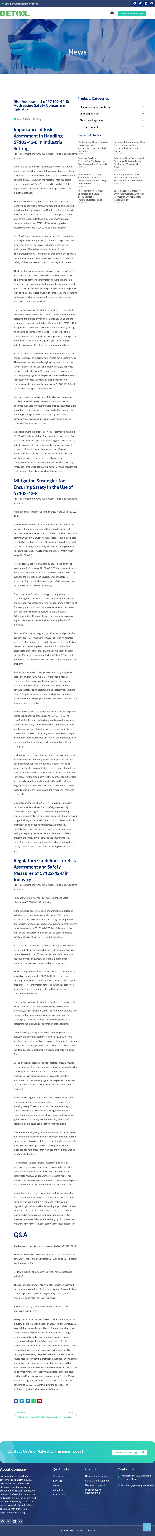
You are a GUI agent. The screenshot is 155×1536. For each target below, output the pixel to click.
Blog (38, 119)
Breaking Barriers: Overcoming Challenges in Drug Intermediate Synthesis (92, 161)
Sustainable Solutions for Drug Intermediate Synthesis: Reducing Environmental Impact (129, 146)
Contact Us (59, 1494)
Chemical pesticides (96, 1476)
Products (58, 1476)
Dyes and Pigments (95, 1485)
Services (57, 1480)
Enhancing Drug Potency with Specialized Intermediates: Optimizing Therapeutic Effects (129, 163)
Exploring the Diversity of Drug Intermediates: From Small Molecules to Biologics (129, 177)
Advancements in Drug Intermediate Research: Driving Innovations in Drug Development (92, 179)
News (56, 1485)
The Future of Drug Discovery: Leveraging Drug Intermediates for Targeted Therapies (93, 146)
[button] (112, 12)
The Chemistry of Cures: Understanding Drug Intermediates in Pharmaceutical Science (90, 195)
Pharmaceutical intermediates (93, 1491)
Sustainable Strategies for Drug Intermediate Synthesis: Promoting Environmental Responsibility (129, 195)
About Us (58, 1489)
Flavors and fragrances (97, 1480)
